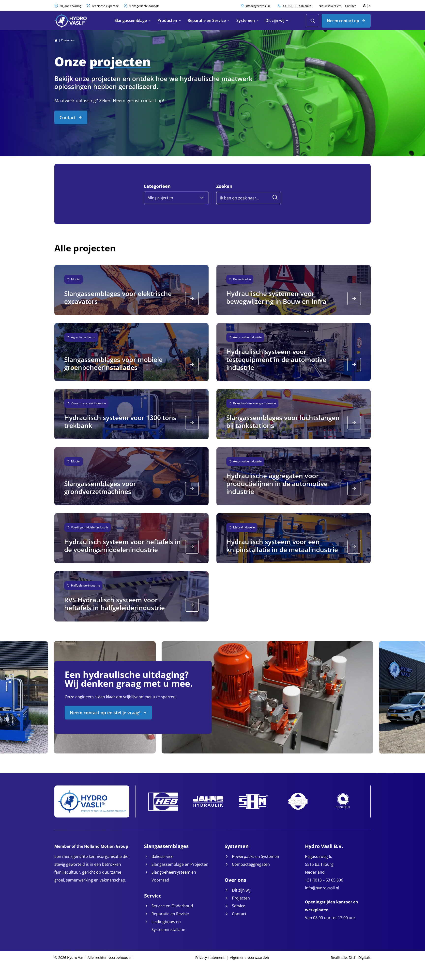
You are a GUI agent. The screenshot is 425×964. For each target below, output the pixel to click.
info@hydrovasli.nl (322, 888)
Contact (350, 6)
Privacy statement (210, 957)
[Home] (56, 40)
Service (153, 895)
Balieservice (162, 856)
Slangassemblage (131, 20)
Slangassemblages (166, 846)
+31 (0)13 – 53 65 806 (324, 880)
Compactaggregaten (251, 864)
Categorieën (157, 186)
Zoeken (224, 186)
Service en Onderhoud (172, 906)
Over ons (235, 880)
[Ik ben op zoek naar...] (275, 198)
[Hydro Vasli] (78, 20)
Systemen (245, 20)
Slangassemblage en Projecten (180, 864)
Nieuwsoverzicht (330, 6)
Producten (167, 20)
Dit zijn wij (274, 20)
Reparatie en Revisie (170, 913)
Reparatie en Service (207, 20)
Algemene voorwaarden (249, 957)
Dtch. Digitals (360, 957)
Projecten (241, 898)
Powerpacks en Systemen (255, 856)
